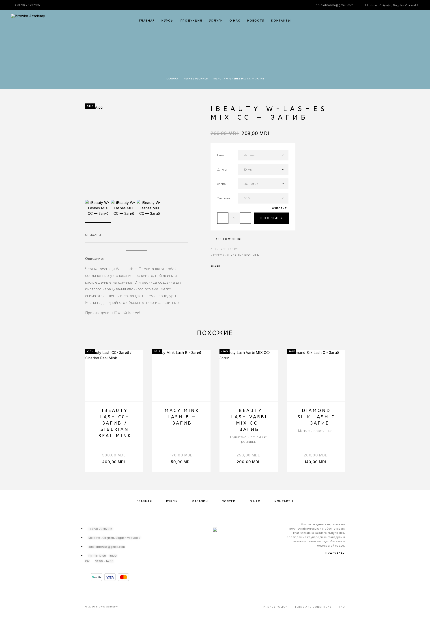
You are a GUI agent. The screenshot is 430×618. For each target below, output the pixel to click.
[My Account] (397, 20)
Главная (147, 20)
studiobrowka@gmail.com (334, 5)
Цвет (220, 155)
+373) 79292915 (28, 5)
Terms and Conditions (313, 606)
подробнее (335, 552)
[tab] (94, 238)
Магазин (200, 501)
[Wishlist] (407, 20)
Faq (342, 606)
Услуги (216, 20)
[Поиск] (387, 20)
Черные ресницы (196, 78)
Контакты (281, 20)
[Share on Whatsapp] (231, 266)
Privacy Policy (275, 606)
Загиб (221, 184)
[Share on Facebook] (225, 266)
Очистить (280, 208)
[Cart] (417, 20)
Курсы (167, 20)
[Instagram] (219, 542)
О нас (235, 20)
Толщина (223, 198)
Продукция (191, 20)
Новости (255, 20)
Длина (222, 169)
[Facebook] (210, 542)
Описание (94, 235)
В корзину (271, 218)
